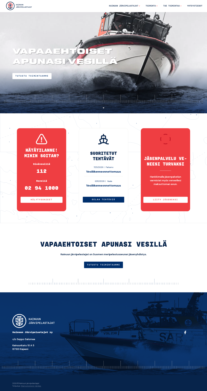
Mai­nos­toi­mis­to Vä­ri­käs (31, 386)
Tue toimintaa (171, 6)
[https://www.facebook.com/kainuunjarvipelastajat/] (189, 334)
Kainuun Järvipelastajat (123, 6)
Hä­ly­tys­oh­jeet (41, 200)
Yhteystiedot (194, 6)
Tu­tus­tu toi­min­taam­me (32, 76)
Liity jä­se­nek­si (165, 200)
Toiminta (151, 6)
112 (41, 171)
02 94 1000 (41, 188)
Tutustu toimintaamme (103, 265)
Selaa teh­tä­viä (103, 200)
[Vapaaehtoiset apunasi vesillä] (19, 6)
